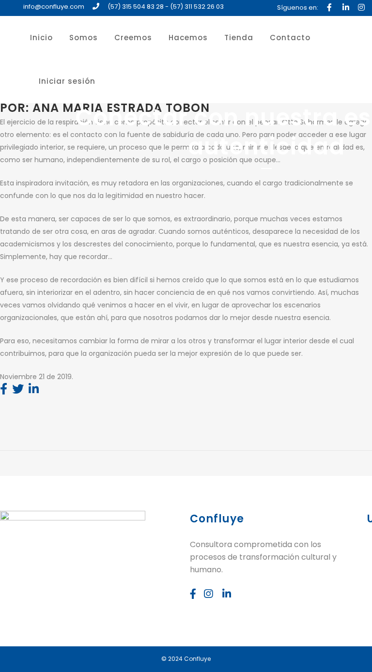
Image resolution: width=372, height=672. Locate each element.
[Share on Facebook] (3, 391)
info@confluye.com (53, 6)
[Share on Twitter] (18, 391)
